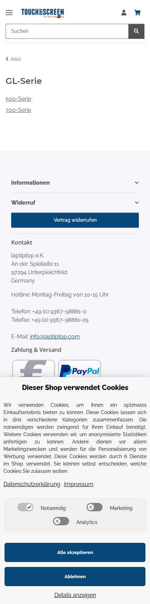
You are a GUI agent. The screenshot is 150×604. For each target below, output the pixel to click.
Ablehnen (75, 576)
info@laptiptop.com (55, 336)
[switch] (25, 507)
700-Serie (18, 110)
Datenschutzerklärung (31, 484)
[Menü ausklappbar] (9, 9)
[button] (124, 13)
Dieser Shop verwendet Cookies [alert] (75, 387)
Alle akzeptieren (75, 552)
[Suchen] (136, 31)
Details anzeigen (75, 595)
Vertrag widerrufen (75, 220)
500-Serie (18, 98)
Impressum (78, 484)
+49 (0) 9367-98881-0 (59, 311)
